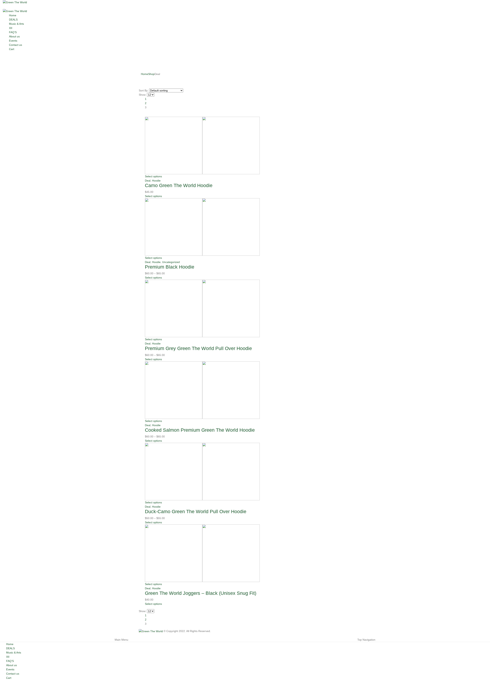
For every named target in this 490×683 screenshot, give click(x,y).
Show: (142, 94)
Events (13, 40)
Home (12, 15)
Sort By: (143, 90)
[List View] (143, 114)
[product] (248, 145)
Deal (147, 180)
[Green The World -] (15, 2)
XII (10, 28)
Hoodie (156, 180)
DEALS (13, 19)
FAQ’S (13, 32)
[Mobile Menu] (4, 6)
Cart (11, 49)
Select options (153, 176)
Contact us (15, 44)
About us (14, 36)
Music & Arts (16, 23)
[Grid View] (140, 114)
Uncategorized (171, 262)
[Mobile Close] (1, 635)
